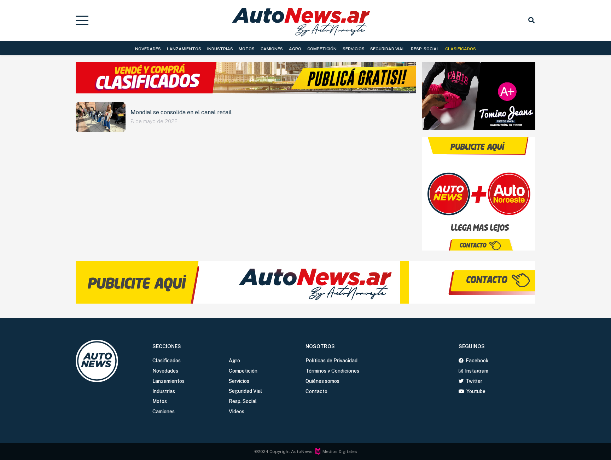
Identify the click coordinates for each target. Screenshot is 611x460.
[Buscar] (531, 20)
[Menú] (82, 20)
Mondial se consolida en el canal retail (181, 112)
